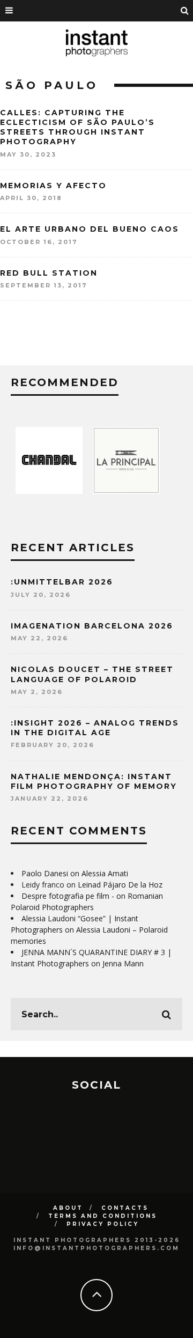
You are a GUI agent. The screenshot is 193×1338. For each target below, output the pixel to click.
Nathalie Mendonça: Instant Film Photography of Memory (94, 781)
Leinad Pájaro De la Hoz (120, 884)
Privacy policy (102, 1224)
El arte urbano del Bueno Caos (89, 229)
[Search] (185, 10)
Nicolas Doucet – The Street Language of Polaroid (92, 674)
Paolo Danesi (44, 873)
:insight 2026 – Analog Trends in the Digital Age (95, 727)
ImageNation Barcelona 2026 (92, 626)
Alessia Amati (104, 873)
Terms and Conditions (102, 1216)
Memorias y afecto (53, 185)
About (68, 1207)
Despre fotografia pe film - (67, 896)
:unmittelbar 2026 (62, 582)
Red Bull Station (49, 273)
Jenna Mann (123, 963)
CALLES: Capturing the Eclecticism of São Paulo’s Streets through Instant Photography (77, 127)
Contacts (125, 1207)
